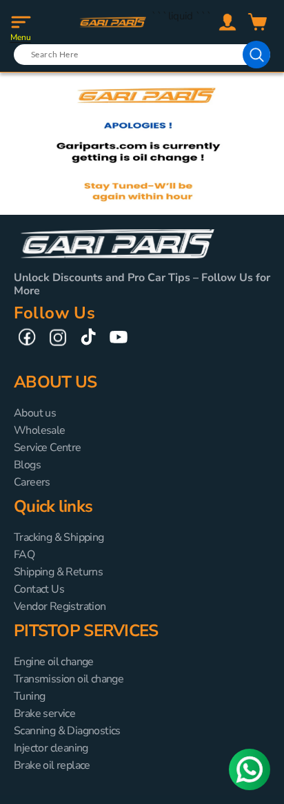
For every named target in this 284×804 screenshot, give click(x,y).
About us (35, 413)
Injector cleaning (51, 748)
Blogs (27, 464)
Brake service (44, 713)
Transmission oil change (68, 679)
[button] (21, 22)
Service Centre (47, 447)
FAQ (24, 554)
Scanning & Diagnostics (67, 730)
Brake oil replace (52, 765)
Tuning (29, 696)
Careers (32, 482)
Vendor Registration (60, 606)
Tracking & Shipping (59, 537)
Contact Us (39, 589)
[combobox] (142, 54)
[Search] (256, 54)
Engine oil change (54, 661)
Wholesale (39, 430)
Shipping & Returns (58, 572)
